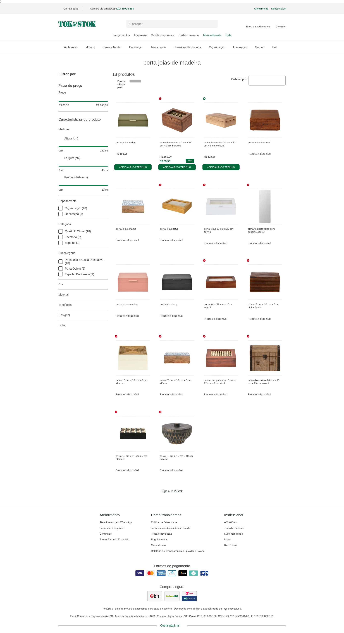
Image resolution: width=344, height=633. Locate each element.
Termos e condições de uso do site (170, 528)
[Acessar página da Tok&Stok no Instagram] (167, 498)
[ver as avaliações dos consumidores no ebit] (154, 596)
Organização (217, 47)
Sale (228, 35)
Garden (259, 47)
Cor (60, 284)
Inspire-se (140, 35)
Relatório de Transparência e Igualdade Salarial (178, 550)
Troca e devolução (161, 533)
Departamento (67, 201)
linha (62, 325)
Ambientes (71, 47)
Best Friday (230, 545)
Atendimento (261, 8)
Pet (274, 47)
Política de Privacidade (164, 522)
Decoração (136, 47)
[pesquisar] (213, 24)
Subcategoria (66, 253)
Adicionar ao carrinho (133, 167)
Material (63, 294)
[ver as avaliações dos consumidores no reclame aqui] (172, 596)
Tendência (65, 304)
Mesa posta (158, 47)
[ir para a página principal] (77, 24)
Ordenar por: (239, 79)
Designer (64, 315)
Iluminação (240, 47)
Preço (62, 92)
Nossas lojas (278, 8)
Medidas (63, 129)
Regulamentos (159, 539)
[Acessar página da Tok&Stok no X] (187, 498)
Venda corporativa (162, 35)
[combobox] (267, 80)
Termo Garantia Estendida (114, 539)
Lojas (227, 539)
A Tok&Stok (230, 522)
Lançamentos (121, 35)
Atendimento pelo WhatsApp (116, 522)
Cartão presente (188, 35)
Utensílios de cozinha (187, 47)
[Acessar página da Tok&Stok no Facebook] (157, 498)
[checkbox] (60, 208)
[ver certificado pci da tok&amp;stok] (189, 596)
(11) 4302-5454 (125, 8)
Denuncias (106, 533)
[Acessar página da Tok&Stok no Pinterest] (177, 498)
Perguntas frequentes (112, 528)
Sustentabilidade (233, 533)
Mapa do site (158, 545)
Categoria (64, 224)
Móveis (90, 47)
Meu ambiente (212, 35)
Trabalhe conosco (234, 528)
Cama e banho (111, 47)
